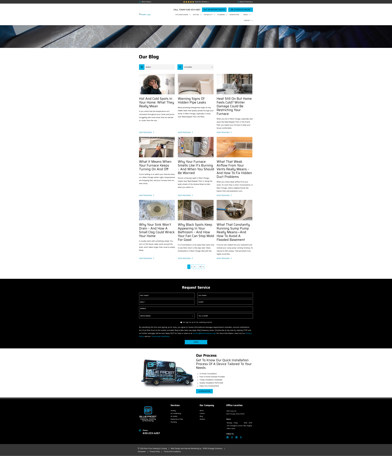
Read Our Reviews (201, 2)
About (202, 410)
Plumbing (174, 422)
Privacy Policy (155, 451)
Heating (173, 410)
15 (200, 267)
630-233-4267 (193, 9)
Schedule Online (242, 9)
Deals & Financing (246, 2)
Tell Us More (203, 316)
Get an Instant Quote (214, 9)
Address (143, 308)
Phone (201, 302)
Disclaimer (142, 451)
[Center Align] (142, 67)
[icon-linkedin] (236, 437)
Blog (201, 416)
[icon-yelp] (241, 437)
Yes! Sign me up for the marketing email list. (197, 322)
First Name (144, 295)
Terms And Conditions (172, 451)
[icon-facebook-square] (227, 437)
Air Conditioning (176, 413)
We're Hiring (146, 2)
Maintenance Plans (177, 419)
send (196, 342)
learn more (204, 391)
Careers (202, 413)
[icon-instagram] (232, 437)
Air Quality (174, 416)
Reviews (202, 419)
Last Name (202, 295)
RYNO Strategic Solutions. (213, 448)
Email (142, 302)
